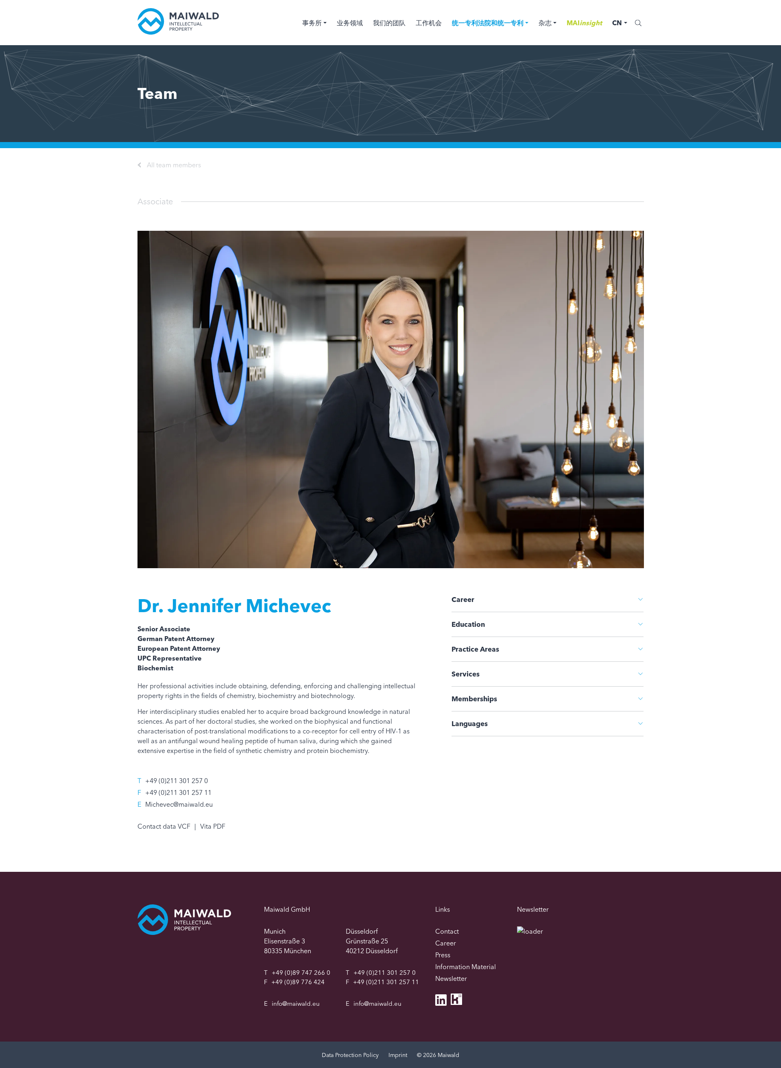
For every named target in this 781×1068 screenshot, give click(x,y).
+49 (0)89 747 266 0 (301, 972)
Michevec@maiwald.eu (179, 804)
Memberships (474, 698)
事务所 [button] (312, 23)
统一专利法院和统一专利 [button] (488, 23)
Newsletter (451, 978)
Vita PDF (212, 826)
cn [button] (617, 23)
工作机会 (429, 23)
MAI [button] (584, 23)
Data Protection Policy (350, 1055)
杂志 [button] (545, 23)
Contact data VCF (163, 826)
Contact (447, 931)
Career (463, 599)
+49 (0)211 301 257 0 (176, 781)
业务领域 (350, 23)
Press (442, 955)
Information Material (465, 967)
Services (466, 674)
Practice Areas (475, 649)
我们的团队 (389, 23)
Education (468, 624)
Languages (470, 723)
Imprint (397, 1055)
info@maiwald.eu (296, 1003)
